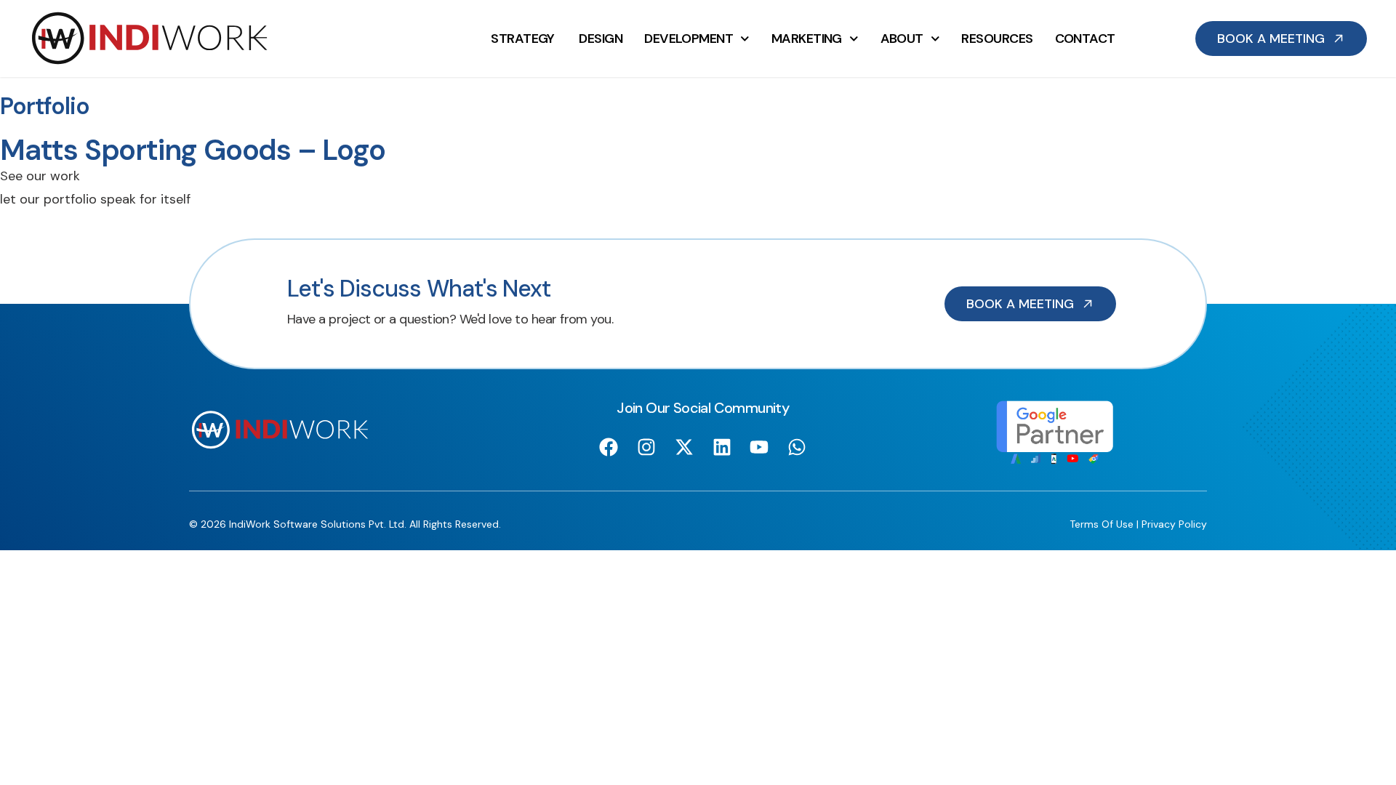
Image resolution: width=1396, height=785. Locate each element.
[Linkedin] (722, 447)
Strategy (524, 38)
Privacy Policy (1174, 524)
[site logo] (149, 38)
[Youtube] (759, 447)
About (901, 38)
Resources (996, 38)
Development (688, 38)
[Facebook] (609, 447)
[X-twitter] (684, 447)
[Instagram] (647, 447)
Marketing (806, 38)
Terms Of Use (1102, 524)
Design (600, 38)
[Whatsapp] (797, 447)
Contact (1085, 38)
